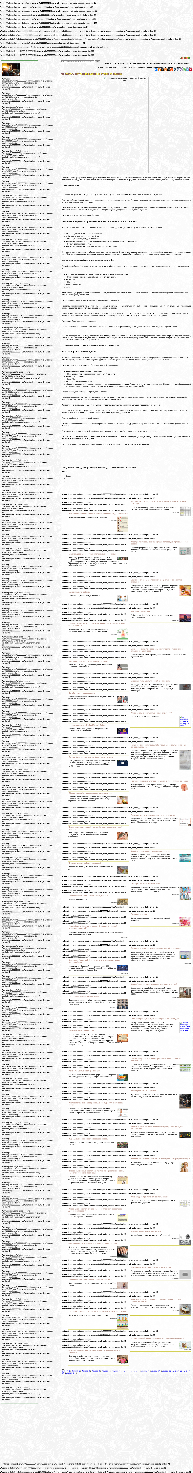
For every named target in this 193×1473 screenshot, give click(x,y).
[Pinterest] (190, 69)
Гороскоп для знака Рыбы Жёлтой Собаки (87, 725)
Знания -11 (166, 1371)
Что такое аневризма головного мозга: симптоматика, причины (159, 781)
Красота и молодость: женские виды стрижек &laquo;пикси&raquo (160, 1159)
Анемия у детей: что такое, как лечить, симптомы (153, 815)
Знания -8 (135, 1371)
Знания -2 (76, 1371)
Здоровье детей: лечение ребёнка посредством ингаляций (157, 1338)
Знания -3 (86, 1371)
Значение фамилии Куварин (81, 1031)
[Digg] (168, 69)
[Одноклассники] (159, 69)
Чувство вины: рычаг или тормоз (146, 1231)
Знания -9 (145, 1371)
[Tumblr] (178, 69)
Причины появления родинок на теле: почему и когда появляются (98, 513)
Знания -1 (66, 1371)
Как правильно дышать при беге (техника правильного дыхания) (97, 1311)
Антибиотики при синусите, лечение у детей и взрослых (156, 948)
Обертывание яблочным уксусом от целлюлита (89, 793)
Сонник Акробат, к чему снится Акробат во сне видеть (155, 1019)
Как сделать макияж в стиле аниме (83, 996)
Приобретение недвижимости (81, 693)
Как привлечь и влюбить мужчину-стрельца (88, 661)
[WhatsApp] (184, 69)
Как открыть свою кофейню (143, 1091)
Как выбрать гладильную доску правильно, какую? (154, 984)
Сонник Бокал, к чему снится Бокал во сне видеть (90, 757)
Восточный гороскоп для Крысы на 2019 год (151, 1267)
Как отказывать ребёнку (79, 592)
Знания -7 (125, 1371)
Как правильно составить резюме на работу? (151, 713)
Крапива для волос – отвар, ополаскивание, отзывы (92, 554)
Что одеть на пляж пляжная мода (145, 884)
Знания (186, 57)
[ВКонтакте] (156, 69)
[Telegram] (187, 69)
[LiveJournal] (175, 69)
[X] (162, 69)
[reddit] (171, 69)
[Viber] (181, 69)
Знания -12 (177, 1371)
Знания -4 (96, 1371)
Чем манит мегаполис (140, 611)
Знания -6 (115, 1371)
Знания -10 (155, 1371)
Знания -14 (70, 1373)
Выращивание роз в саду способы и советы (88, 1139)
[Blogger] (165, 69)
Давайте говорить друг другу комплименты (150, 851)
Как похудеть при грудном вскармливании (150, 1197)
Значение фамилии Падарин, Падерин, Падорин (90, 1279)
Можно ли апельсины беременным (84, 1071)
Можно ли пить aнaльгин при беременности (150, 681)
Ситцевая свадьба (139, 914)
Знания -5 (106, 1371)
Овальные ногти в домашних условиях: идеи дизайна (92, 1243)
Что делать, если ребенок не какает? (84, 863)
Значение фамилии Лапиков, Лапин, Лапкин (88, 896)
